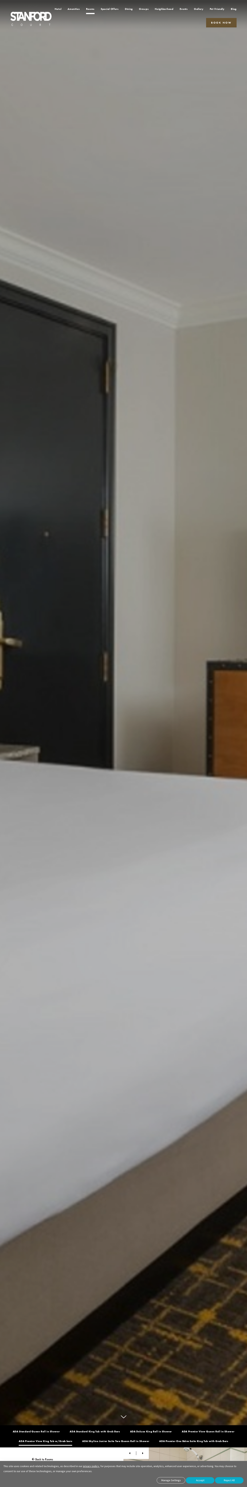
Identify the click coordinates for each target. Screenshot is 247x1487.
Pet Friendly (217, 9)
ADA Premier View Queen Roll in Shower (208, 1431)
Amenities (74, 9)
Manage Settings (171, 1480)
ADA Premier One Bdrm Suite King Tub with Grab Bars (193, 1441)
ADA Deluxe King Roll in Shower (151, 1431)
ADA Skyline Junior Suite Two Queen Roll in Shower (115, 1441)
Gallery (199, 9)
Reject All (229, 1480)
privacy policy (91, 1466)
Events (184, 9)
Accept (200, 1480)
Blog (234, 9)
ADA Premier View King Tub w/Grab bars (45, 1441)
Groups (144, 9)
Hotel (58, 9)
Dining (129, 9)
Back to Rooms (44, 1459)
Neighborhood (164, 9)
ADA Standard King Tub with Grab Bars (95, 1431)
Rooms (90, 9)
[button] (221, 22)
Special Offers (110, 9)
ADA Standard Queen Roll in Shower (36, 1431)
